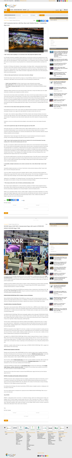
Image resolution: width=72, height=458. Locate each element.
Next (67, 427)
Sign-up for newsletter (52, 0)
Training (38, 431)
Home (5, 431)
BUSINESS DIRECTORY (18, 9)
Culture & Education (19, 440)
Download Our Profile (62, 436)
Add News (52, 40)
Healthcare (17, 439)
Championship (29, 436)
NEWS (8, 9)
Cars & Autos (18, 441)
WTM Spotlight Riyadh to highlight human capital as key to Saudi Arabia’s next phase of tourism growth (60, 88)
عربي (28, 9)
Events (27, 431)
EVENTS (11, 9)
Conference (28, 437)
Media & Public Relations (51, 440)
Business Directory (50, 431)
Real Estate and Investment (41, 438)
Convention (28, 439)
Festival (28, 441)
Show (27, 447)
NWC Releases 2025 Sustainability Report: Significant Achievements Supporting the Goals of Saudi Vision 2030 (60, 82)
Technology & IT (6, 224)
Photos (60, 438)
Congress (28, 438)
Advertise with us (23, 0)
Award (28, 433)
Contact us (60, 440)
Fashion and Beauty (51, 437)
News (16, 431)
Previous (4, 427)
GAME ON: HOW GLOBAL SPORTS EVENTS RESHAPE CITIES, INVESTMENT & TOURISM (61, 68)
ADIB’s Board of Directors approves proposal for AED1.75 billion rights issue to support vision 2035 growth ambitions (60, 94)
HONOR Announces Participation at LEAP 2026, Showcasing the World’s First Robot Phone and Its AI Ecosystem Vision (60, 263)
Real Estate (49, 441)
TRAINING (24, 9)
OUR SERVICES (53, 223)
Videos (60, 439)
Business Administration (40, 433)
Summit (28, 448)
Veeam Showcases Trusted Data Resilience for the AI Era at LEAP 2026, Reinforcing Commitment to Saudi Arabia (60, 278)
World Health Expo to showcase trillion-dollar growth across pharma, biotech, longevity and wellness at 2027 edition (60, 105)
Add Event (52, 43)
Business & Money (6, 20)
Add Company (53, 247)
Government (18, 433)
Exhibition (28, 440)
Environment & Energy (19, 436)
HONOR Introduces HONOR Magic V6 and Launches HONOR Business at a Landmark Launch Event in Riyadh (60, 258)
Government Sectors (51, 438)
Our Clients (60, 437)
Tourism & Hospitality (19, 437)
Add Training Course (53, 45)
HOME (5, 9)
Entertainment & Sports (51, 436)
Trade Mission (29, 449)
